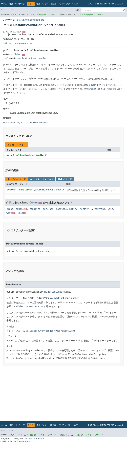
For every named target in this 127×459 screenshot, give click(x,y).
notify (73, 209)
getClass (48, 209)
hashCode (61, 209)
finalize (35, 209)
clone (9, 209)
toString (99, 209)
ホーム (4, 4)
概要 (11, 4)
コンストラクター (38, 14)
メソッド (52, 14)
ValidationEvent (45, 189)
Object (19, 54)
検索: (77, 10)
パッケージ (20, 4)
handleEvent (26, 189)
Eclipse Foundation (34, 439)
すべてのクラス (8, 9)
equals (21, 209)
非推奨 (53, 4)
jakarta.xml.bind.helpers (30, 19)
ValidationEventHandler (17, 43)
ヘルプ (75, 4)
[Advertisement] (63, 393)
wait (110, 209)
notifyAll (86, 209)
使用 (38, 4)
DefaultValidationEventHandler (25, 155)
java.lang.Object (14, 31)
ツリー (45, 4)
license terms (23, 441)
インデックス (64, 4)
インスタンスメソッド (41, 179)
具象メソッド (65, 179)
